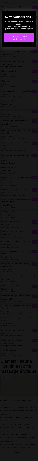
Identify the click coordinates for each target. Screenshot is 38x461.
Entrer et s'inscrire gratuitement (19, 37)
